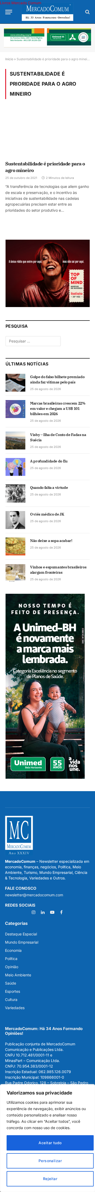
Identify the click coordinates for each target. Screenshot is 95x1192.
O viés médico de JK (47, 514)
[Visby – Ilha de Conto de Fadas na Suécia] (15, 440)
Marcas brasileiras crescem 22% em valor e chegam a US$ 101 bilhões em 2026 (58, 408)
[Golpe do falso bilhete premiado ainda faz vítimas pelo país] (15, 383)
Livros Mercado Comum (20, 3)
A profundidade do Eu (49, 461)
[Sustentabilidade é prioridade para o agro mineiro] (47, 133)
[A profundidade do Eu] (15, 467)
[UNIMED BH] (45, 777)
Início (9, 59)
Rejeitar (50, 1178)
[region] (47, 1138)
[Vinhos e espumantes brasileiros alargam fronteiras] (15, 573)
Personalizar (50, 1160)
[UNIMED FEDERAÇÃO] (47, 38)
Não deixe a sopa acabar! (51, 540)
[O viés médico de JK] (15, 520)
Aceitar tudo (50, 1142)
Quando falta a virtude (49, 487)
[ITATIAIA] (48, 305)
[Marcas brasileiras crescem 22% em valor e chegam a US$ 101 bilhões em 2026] (15, 409)
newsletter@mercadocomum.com (34, 895)
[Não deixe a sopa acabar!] (15, 546)
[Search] (87, 12)
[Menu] (8, 12)
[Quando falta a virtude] (15, 493)
